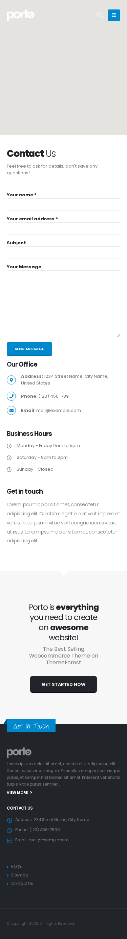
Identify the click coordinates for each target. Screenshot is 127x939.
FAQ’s (16, 866)
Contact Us (22, 883)
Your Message (24, 267)
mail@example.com (48, 840)
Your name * (22, 195)
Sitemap (19, 875)
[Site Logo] (21, 15)
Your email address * (32, 219)
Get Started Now (63, 684)
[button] (100, 15)
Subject (16, 243)
